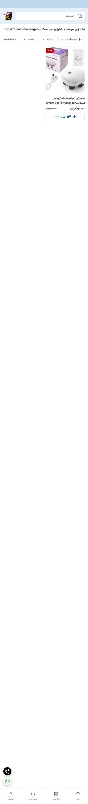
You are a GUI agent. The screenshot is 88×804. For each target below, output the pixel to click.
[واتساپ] (7, 781)
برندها (50, 39)
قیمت (31, 39)
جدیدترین (71, 39)
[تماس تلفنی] (7, 771)
